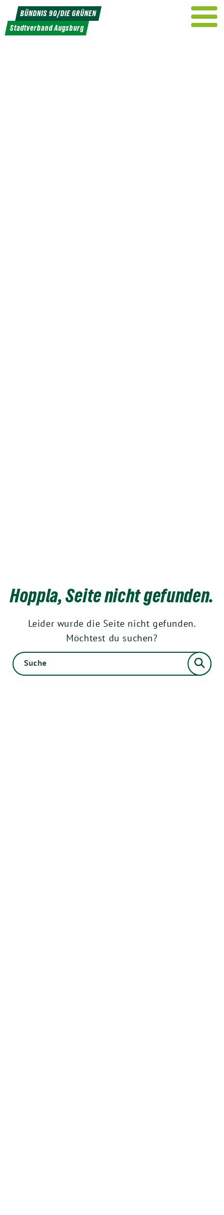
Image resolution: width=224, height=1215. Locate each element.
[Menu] (204, 16)
